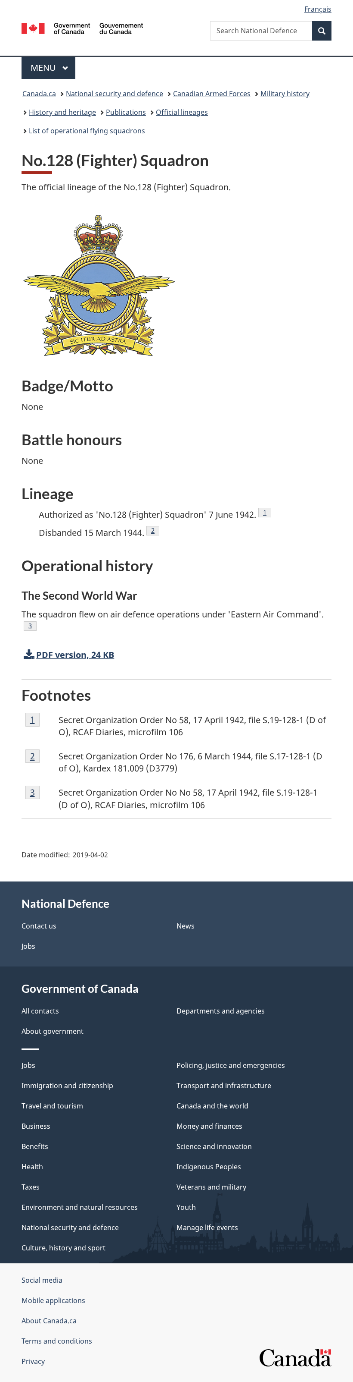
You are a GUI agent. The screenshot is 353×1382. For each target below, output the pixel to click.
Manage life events (207, 1227)
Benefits (35, 1146)
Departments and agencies (220, 1011)
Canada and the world (212, 1106)
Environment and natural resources (80, 1207)
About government (53, 1031)
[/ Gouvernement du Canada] (82, 28)
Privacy (33, 1361)
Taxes (31, 1187)
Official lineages (182, 112)
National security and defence (114, 93)
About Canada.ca (49, 1320)
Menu (44, 67)
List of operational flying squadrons (87, 130)
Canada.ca (39, 93)
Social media (42, 1280)
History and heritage (62, 112)
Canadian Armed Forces (212, 93)
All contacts (40, 1011)
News (185, 926)
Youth (186, 1207)
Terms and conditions (57, 1341)
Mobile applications (53, 1300)
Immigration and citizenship (67, 1085)
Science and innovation (214, 1146)
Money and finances (209, 1126)
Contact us (39, 926)
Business (36, 1126)
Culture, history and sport (63, 1248)
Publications (126, 112)
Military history (285, 93)
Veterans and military (211, 1187)
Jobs (28, 946)
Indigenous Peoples (208, 1166)
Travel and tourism (52, 1106)
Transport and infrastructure (223, 1085)
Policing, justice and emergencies (230, 1065)
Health (32, 1166)
